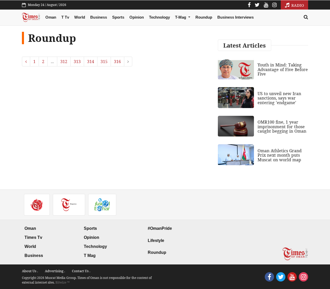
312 (63, 61)
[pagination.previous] (26, 61)
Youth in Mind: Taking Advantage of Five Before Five (283, 69)
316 (117, 61)
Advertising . (55, 271)
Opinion (136, 17)
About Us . (30, 271)
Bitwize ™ (62, 282)
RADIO (297, 5)
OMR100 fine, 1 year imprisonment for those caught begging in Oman (282, 126)
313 (77, 61)
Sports (118, 17)
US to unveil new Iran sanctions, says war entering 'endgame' (279, 98)
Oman (50, 17)
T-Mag (181, 17)
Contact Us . (81, 271)
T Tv (65, 17)
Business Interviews (235, 17)
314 (90, 61)
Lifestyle (156, 240)
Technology (159, 17)
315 (104, 61)
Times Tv (33, 237)
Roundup (203, 17)
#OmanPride (160, 228)
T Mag (90, 255)
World (79, 17)
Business (98, 17)
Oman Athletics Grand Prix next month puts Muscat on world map (280, 155)
